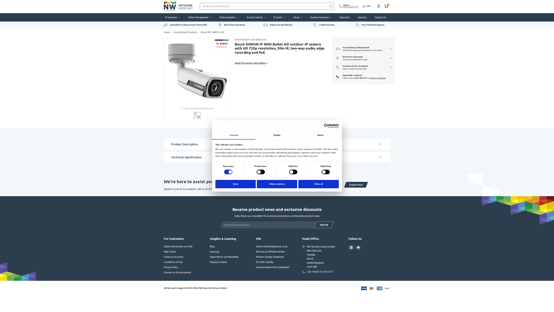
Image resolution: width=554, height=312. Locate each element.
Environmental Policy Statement (272, 267)
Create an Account (173, 257)
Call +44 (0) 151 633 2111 (320, 271)
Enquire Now (356, 184)
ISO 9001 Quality (265, 262)
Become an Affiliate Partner (270, 251)
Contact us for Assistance (177, 272)
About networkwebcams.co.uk (271, 246)
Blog (212, 246)
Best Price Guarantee (234, 25)
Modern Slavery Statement (270, 257)
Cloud (296, 17)
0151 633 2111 (351, 7)
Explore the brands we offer (178, 246)
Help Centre (170, 251)
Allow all (318, 184)
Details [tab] (277, 135)
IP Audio (277, 17)
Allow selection (277, 184)
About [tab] (320, 135)
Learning (214, 251)
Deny (235, 184)
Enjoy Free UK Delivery (281, 25)
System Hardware (319, 17)
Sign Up (324, 224)
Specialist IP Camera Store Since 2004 (188, 25)
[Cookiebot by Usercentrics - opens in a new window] (326, 126)
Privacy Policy (171, 267)
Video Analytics (227, 17)
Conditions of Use (173, 262)
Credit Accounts (327, 25)
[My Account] (378, 6)
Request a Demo (218, 262)
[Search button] (330, 6)
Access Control (255, 17)
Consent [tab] (233, 135)
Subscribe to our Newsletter (224, 257)
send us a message (377, 78)
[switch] (261, 172)
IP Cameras (171, 17)
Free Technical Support (373, 25)
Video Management (198, 17)
